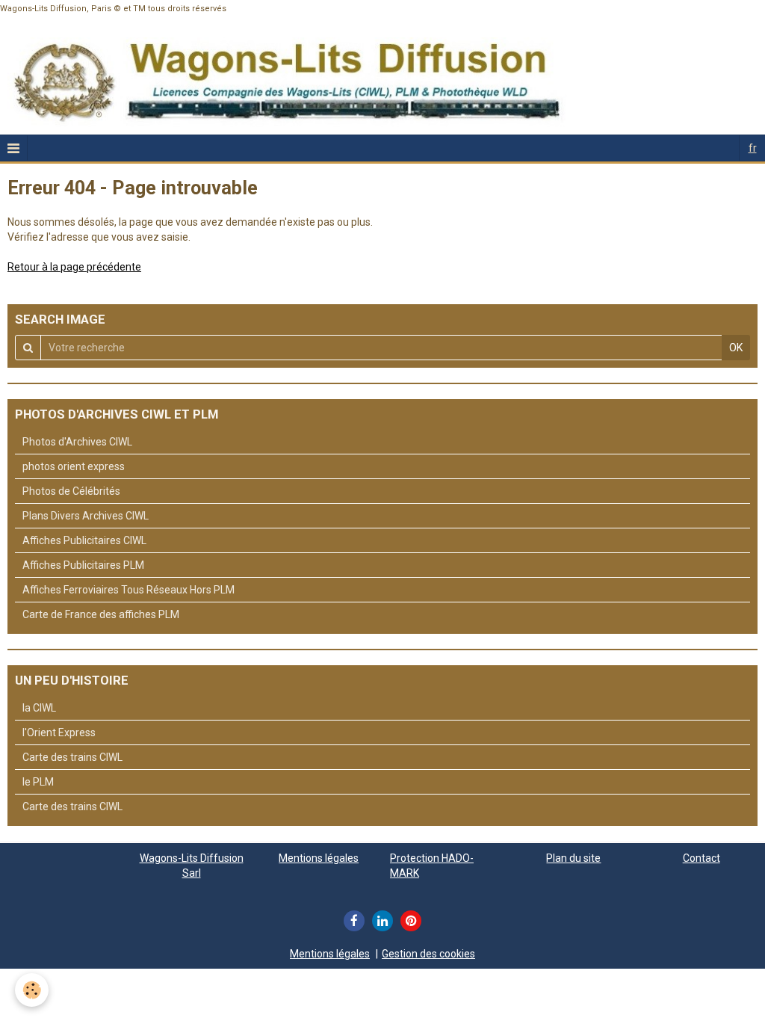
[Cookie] (32, 990)
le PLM (38, 782)
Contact (701, 858)
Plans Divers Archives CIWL (85, 516)
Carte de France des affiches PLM (100, 614)
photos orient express (73, 466)
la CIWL (39, 708)
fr (753, 148)
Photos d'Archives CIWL (77, 442)
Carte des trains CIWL (72, 757)
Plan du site (573, 858)
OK (736, 348)
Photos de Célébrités (71, 491)
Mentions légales (319, 858)
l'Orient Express (59, 732)
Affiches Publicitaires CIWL (84, 540)
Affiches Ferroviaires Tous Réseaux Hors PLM (128, 590)
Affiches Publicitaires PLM (83, 565)
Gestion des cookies (428, 954)
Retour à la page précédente (74, 267)
